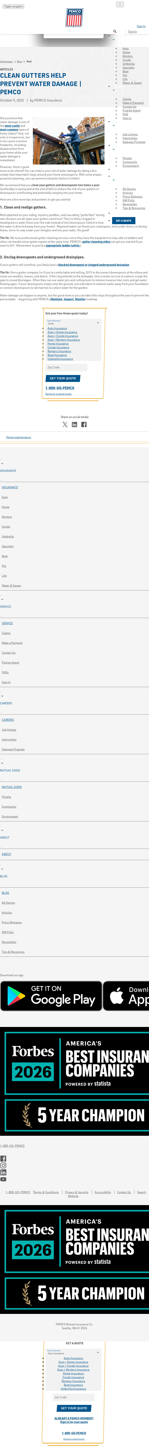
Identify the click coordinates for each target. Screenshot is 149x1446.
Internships (9, 739)
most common (9, 129)
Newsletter (9, 942)
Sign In (141, 26)
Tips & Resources (13, 952)
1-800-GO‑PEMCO (59, 388)
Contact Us (9, 652)
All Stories (8, 903)
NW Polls (8, 932)
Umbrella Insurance (60, 359)
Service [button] (118, 88)
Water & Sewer (132, 83)
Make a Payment (12, 643)
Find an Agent (10, 662)
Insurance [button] (120, 37)
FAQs (5, 672)
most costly (12, 126)
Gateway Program (13, 749)
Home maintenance (18, 437)
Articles (7, 912)
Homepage (6, 61)
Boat (5, 556)
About (6, 854)
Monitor (80, 299)
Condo (6, 526)
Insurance (10, 487)
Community (9, 806)
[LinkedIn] (74, 1172)
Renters (7, 517)
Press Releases (12, 922)
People (6, 797)
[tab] (74, 467)
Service (7, 623)
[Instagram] (74, 1165)
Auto (5, 497)
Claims (6, 633)
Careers (8, 720)
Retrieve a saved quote (58, 394)
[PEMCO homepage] (74, 17)
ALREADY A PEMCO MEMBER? (74, 1420)
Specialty (8, 546)
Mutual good (12, 787)
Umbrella (8, 536)
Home (5, 507)
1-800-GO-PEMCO (12, 1146)
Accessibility (103, 1192)
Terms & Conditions (46, 1192)
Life (4, 576)
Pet (4, 566)
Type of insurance (54, 321)
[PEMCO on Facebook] (74, 1158)
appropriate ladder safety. (63, 245)
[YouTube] (74, 1179)
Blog (19, 61)
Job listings (9, 729)
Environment (10, 816)
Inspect (69, 299)
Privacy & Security (76, 1192)
